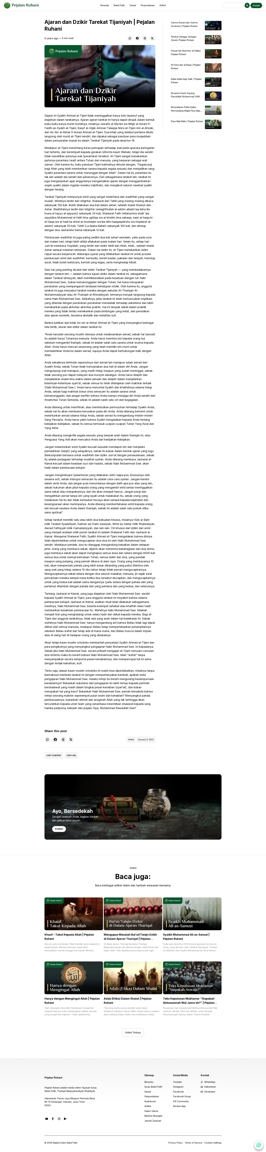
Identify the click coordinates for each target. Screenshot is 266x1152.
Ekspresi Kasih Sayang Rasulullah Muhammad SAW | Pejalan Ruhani (186, 96)
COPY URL (71, 755)
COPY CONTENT (53, 755)
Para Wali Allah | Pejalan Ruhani (187, 121)
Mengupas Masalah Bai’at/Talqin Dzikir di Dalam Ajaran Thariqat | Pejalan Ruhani (130, 939)
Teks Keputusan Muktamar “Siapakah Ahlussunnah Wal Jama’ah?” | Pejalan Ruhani (188, 1002)
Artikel (131, 739)
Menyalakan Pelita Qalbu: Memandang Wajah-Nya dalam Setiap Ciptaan (186, 110)
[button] (130, 38)
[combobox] (233, 5)
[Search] (247, 5)
